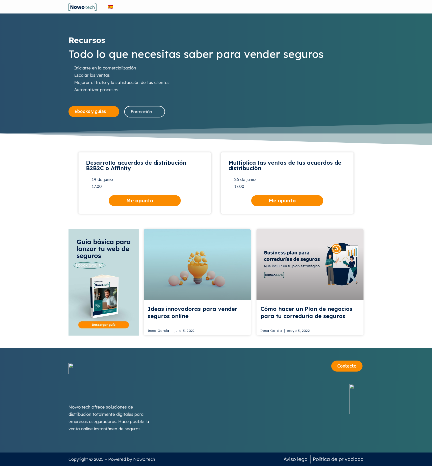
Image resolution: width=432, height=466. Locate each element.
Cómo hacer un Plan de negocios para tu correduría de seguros (306, 312)
